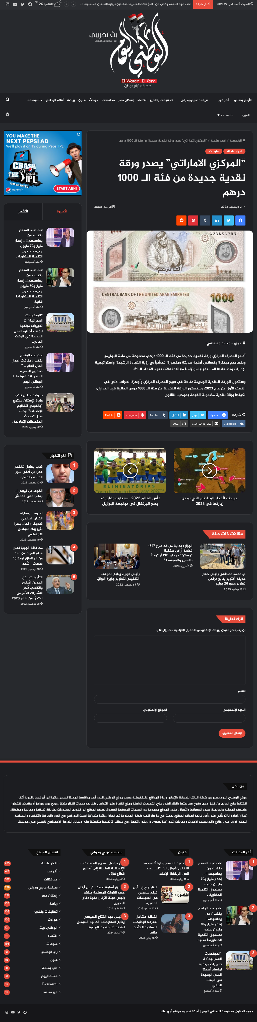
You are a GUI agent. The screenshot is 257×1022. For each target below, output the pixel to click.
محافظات (108, 100)
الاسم (241, 691)
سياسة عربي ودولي (195, 100)
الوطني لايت (48, 928)
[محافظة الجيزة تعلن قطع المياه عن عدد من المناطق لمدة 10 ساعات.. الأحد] (60, 555)
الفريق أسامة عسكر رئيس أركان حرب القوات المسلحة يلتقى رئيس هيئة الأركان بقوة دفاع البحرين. (101, 895)
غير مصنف (50, 992)
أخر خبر (224, 100)
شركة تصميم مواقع (186, 1011)
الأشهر (23, 211)
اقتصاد (141, 100)
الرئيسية (235, 141)
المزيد (245, 115)
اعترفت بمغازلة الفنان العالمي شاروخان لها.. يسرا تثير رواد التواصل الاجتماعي (28, 523)
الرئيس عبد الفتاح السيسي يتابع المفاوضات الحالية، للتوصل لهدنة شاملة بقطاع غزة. (101, 922)
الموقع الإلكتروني (155, 710)
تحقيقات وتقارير (161, 100)
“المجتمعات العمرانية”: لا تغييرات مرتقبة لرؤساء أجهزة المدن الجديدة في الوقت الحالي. (28, 329)
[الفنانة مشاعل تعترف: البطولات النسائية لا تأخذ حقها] (175, 923)
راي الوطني (49, 952)
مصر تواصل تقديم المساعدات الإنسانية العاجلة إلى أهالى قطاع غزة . (103, 868)
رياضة (71, 100)
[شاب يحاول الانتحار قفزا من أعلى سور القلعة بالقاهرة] (60, 473)
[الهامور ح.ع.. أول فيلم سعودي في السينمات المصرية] (175, 894)
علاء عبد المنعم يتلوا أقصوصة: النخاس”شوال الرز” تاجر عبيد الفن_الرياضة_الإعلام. (166, 868)
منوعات (214, 151)
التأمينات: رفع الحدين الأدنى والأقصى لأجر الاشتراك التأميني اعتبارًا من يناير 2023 (27, 587)
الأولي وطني (242, 100)
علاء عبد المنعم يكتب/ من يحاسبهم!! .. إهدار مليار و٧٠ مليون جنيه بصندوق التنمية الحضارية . (29, 243)
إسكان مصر (126, 100)
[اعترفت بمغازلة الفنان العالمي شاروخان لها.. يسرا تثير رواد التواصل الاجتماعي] (60, 520)
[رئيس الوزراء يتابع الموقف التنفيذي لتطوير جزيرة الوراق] (117, 556)
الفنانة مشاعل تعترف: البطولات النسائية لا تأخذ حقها (145, 925)
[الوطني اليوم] (128, 50)
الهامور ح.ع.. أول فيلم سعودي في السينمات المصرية (145, 895)
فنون (82, 100)
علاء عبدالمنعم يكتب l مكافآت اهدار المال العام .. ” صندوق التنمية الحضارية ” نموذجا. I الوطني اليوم (27, 368)
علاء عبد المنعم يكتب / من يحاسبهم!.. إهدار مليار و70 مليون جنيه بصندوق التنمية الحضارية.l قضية (29, 286)
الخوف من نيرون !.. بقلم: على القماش (29, 493)
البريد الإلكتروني (234, 710)
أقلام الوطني (54, 100)
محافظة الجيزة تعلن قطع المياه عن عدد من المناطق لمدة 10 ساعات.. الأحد (28, 556)
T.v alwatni (225, 115)
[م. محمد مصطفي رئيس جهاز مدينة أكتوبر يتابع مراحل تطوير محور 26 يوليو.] (222, 556)
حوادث (93, 100)
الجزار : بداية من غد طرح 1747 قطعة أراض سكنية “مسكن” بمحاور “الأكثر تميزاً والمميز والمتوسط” (170, 553)
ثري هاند (166, 1011)
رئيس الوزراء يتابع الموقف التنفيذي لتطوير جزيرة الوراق (118, 576)
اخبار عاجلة (218, 141)
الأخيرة (62, 211)
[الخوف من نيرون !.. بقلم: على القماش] (60, 497)
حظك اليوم (49, 976)
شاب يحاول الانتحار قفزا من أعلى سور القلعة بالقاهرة (29, 472)
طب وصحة (34, 100)
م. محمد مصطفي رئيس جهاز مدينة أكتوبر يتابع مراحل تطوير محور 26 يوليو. (223, 579)
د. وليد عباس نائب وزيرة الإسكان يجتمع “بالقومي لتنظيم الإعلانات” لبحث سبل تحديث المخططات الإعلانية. (27, 408)
